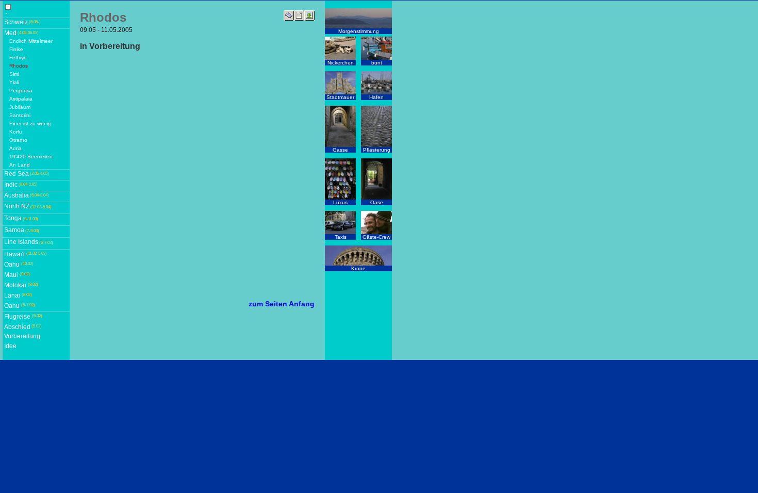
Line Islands (21, 241)
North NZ (16, 206)
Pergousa (20, 90)
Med (10, 33)
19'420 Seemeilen (31, 156)
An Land (19, 165)
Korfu (15, 132)
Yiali (14, 82)
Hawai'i (14, 254)
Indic (11, 184)
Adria (15, 148)
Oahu (12, 264)
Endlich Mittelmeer (31, 41)
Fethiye (18, 57)
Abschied (17, 327)
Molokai (15, 285)
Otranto (18, 140)
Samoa (14, 230)
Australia (16, 195)
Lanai (12, 295)
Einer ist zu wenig (30, 123)
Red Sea (16, 173)
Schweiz (16, 22)
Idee (10, 346)
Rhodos (18, 66)
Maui (11, 274)
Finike (16, 49)
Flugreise (17, 316)
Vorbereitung (22, 336)
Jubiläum (19, 107)
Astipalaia (20, 99)
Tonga (13, 218)
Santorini (19, 115)
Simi (14, 74)
